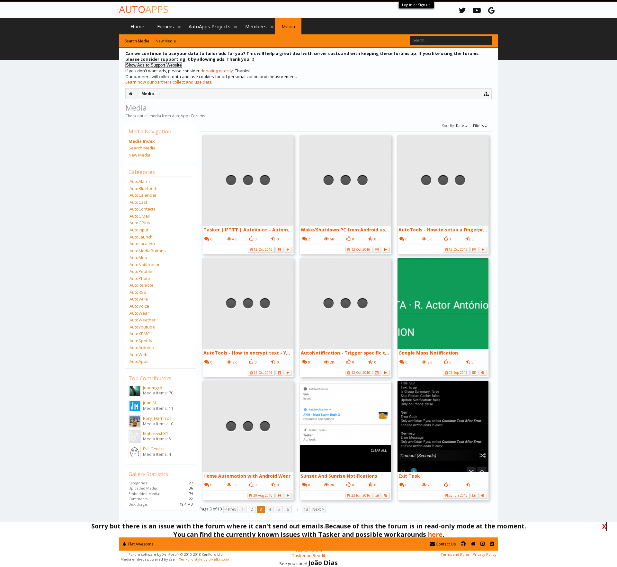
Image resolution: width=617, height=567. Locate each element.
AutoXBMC (140, 334)
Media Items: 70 (158, 393)
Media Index (142, 141)
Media (288, 26)
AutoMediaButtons (148, 251)
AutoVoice (139, 306)
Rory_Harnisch (157, 418)
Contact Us (445, 544)
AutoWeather (143, 320)
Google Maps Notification (428, 353)
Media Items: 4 (157, 454)
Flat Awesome (140, 544)
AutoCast (138, 202)
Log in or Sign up (416, 4)
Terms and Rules (455, 554)
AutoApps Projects (209, 26)
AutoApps (139, 361)
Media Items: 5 (157, 439)
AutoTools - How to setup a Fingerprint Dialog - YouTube (464, 230)
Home (137, 26)
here (435, 534)
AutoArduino (142, 347)
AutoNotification (145, 264)
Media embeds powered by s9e (148, 559)
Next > (318, 509)
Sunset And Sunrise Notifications (339, 476)
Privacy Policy (484, 554)
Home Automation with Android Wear (247, 476)
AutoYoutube (142, 327)
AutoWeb (139, 354)
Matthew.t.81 (155, 433)
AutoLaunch (141, 237)
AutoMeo (138, 257)
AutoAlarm (140, 181)
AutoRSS (138, 292)
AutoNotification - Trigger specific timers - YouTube (362, 353)
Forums (165, 26)
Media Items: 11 (158, 408)
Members (256, 26)
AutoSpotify (141, 341)
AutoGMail (140, 216)
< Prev (230, 509)
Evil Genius (154, 449)
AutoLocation (142, 244)
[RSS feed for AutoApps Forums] (491, 544)
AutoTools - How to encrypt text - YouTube (253, 353)
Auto (143, 9)
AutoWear (139, 313)
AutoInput (139, 230)
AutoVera (139, 299)
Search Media (142, 148)
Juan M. (150, 403)
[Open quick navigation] (486, 94)
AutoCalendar (143, 195)
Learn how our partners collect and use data (168, 82)
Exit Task (409, 476)
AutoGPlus (140, 223)
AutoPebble (141, 271)
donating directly (217, 71)
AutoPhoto (140, 278)
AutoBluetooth (143, 188)
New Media (139, 155)
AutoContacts (143, 209)
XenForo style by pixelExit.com (205, 559)
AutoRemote (142, 285)
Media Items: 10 (158, 424)
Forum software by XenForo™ (176, 554)
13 (306, 509)
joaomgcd (152, 388)
